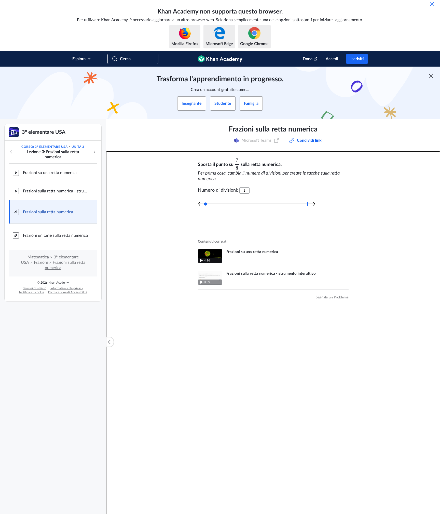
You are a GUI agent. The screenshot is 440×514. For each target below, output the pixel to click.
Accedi (332, 59)
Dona (307, 59)
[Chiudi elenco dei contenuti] (110, 342)
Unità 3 (78, 146)
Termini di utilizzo (34, 288)
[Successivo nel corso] (94, 152)
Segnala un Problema (332, 297)
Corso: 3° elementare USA (44, 146)
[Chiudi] (432, 4)
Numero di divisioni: (218, 190)
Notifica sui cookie (31, 292)
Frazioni (41, 262)
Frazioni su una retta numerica (50, 173)
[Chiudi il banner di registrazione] (431, 76)
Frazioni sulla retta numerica (48, 212)
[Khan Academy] (220, 59)
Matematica (38, 257)
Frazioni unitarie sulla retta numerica (55, 235)
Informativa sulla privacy (66, 288)
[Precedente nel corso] (11, 152)
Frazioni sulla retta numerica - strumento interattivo (56, 191)
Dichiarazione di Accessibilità (67, 292)
